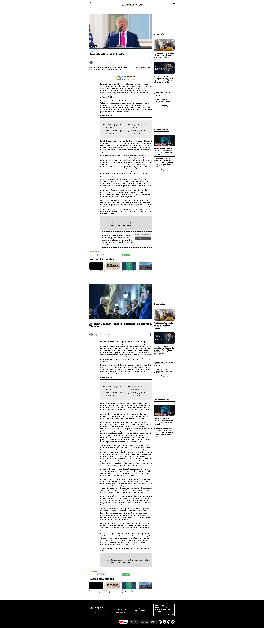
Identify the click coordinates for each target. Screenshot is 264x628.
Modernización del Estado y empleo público (145, 271)
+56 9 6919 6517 (92, 612)
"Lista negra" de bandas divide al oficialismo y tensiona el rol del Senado (164, 56)
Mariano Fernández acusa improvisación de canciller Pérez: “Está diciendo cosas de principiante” (164, 80)
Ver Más (109, 62)
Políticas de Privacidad (120, 612)
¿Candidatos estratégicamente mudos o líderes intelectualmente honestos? (112, 271)
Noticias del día (161, 129)
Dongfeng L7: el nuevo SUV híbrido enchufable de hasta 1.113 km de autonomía (139, 132)
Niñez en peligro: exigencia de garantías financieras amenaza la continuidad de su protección (95, 271)
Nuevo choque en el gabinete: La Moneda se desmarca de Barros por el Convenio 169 (115, 132)
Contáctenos (137, 611)
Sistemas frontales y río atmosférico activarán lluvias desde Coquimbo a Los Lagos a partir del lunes (139, 125)
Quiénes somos (119, 607)
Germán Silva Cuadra (101, 334)
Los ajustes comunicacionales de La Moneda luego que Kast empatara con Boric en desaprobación (115, 125)
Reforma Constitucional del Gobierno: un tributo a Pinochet (163, 93)
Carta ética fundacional (121, 609)
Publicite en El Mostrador (139, 608)
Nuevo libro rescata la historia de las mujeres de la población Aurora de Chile (163, 151)
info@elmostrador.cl (100, 612)
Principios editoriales (120, 610)
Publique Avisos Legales (139, 610)
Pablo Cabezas (99, 61)
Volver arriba (92, 621)
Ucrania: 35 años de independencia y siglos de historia (163, 101)
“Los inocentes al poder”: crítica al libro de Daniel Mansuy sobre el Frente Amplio (128, 271)
